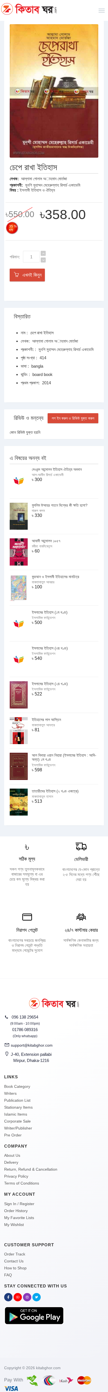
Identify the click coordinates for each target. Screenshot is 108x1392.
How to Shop (15, 1268)
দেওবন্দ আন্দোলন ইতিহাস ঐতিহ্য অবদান (57, 469)
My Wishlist (14, 1224)
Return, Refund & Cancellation (30, 1169)
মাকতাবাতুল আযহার (43, 725)
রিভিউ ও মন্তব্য (28, 418)
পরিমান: (15, 256)
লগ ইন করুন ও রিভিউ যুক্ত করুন (73, 418)
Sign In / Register (19, 1204)
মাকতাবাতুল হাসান (42, 796)
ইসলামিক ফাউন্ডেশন (43, 618)
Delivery (11, 1162)
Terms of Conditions (21, 1183)
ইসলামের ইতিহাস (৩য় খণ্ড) (50, 648)
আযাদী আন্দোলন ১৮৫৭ (46, 541)
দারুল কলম (38, 511)
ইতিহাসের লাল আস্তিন (46, 719)
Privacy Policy (16, 1176)
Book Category (17, 1086)
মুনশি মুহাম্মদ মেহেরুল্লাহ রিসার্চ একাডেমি (52, 185)
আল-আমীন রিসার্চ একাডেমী (47, 475)
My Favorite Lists (19, 1217)
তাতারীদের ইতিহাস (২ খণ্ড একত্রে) (55, 791)
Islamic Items (15, 1114)
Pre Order (13, 1135)
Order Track (14, 1254)
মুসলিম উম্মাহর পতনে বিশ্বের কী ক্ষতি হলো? (60, 505)
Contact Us (14, 1261)
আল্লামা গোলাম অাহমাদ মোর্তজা (44, 178)
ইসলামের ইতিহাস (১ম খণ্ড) (50, 612)
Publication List (17, 1100)
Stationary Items (18, 1107)
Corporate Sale (17, 1121)
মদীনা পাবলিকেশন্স (42, 546)
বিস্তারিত (22, 316)
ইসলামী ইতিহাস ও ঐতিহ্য (37, 190)
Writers (10, 1093)
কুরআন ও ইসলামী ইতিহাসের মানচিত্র (55, 576)
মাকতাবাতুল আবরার (43, 582)
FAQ (8, 1275)
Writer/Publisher (18, 1128)
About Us (12, 1155)
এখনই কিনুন (31, 275)
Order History (16, 1210)
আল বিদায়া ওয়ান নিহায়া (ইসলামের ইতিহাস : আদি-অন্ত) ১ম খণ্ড (64, 757)
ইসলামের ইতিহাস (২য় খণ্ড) (50, 684)
